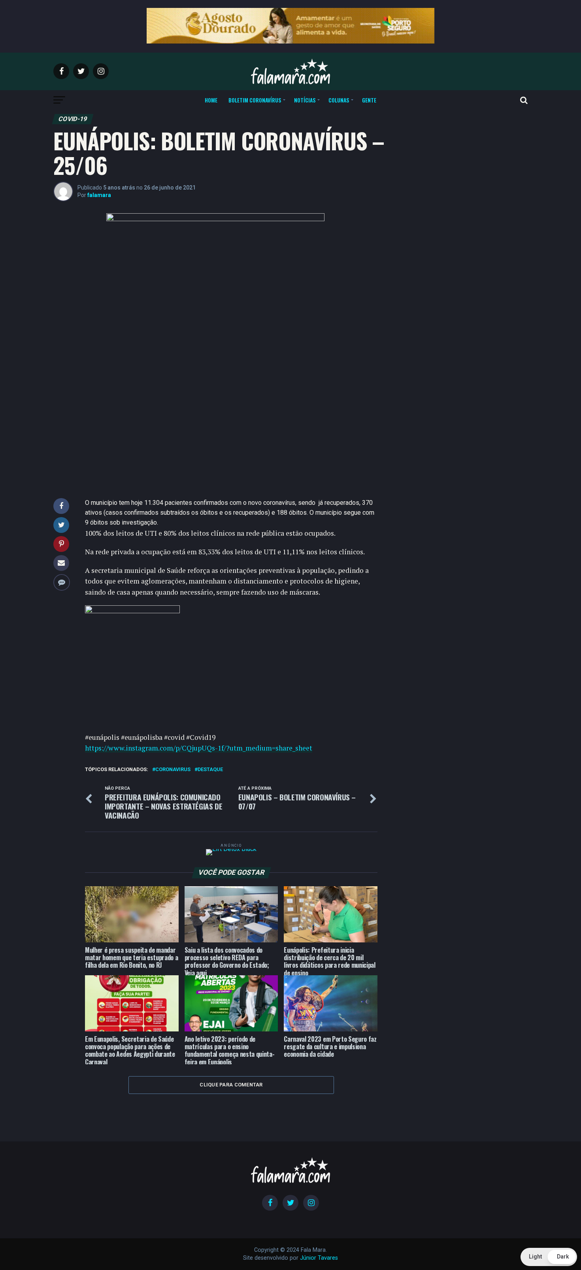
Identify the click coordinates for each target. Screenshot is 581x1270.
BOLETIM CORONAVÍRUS (254, 100)
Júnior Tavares (319, 1258)
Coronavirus (173, 769)
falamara (99, 195)
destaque (210, 769)
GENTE (369, 100)
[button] (549, 1257)
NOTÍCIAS (304, 100)
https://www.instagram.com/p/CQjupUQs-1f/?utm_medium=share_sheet (198, 748)
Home (211, 100)
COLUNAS (338, 100)
